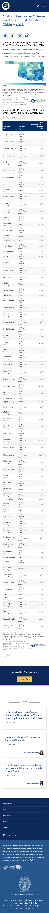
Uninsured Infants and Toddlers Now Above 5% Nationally (23, 739)
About (5, 827)
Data (4, 809)
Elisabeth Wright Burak (31, 752)
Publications (7, 815)
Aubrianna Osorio (33, 783)
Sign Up (24, 679)
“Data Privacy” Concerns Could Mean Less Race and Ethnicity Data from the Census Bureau (23, 768)
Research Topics (8, 803)
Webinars (6, 821)
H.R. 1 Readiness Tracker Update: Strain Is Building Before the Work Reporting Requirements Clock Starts (23, 715)
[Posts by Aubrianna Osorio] (41, 783)
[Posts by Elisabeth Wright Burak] (41, 752)
